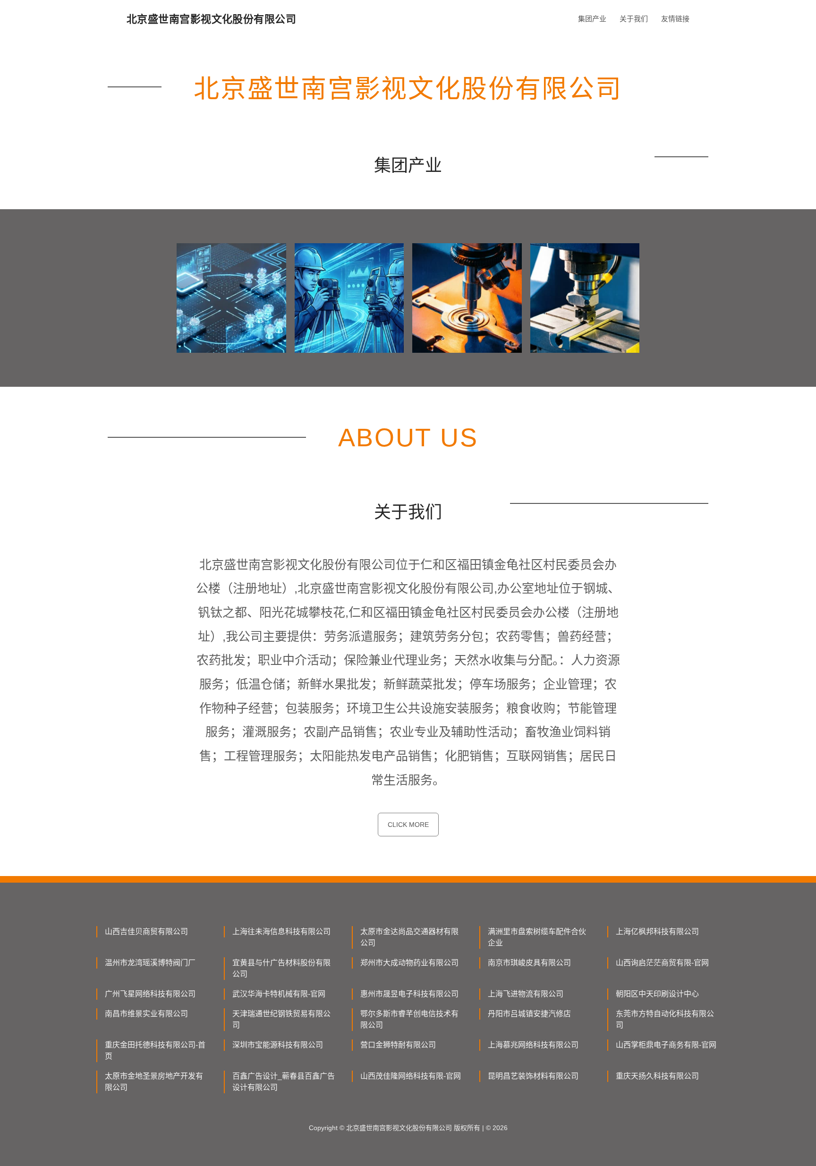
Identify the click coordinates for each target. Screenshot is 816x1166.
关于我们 (634, 19)
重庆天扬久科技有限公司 (657, 1076)
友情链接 (675, 19)
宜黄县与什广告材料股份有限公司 (281, 968)
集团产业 (592, 19)
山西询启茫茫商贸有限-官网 (662, 963)
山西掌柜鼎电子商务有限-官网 (666, 1045)
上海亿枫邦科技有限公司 (657, 932)
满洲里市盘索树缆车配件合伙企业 (537, 937)
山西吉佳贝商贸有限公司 (146, 932)
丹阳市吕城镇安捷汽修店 (529, 1014)
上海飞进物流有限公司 (525, 994)
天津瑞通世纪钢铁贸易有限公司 (281, 1019)
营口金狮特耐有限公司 (398, 1045)
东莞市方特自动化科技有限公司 (665, 1019)
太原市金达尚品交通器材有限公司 (409, 937)
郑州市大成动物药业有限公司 (409, 963)
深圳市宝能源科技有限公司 (277, 1045)
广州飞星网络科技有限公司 (150, 994)
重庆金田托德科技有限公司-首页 (155, 1050)
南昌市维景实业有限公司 (146, 1014)
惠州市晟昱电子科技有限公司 (409, 994)
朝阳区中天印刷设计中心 (657, 994)
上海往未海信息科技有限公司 (281, 932)
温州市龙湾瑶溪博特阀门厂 (150, 963)
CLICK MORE (408, 824)
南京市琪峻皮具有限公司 (529, 963)
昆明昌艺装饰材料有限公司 (533, 1076)
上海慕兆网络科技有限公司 (533, 1045)
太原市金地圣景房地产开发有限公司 (154, 1081)
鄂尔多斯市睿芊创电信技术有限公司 (409, 1019)
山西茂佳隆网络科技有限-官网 (410, 1076)
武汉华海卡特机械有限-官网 (278, 994)
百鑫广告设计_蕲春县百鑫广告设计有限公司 (283, 1081)
